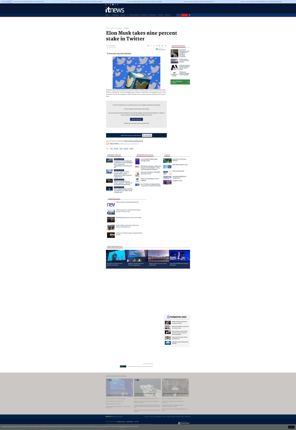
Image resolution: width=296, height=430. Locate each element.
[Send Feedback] (159, 46)
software (126, 148)
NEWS (106, 15)
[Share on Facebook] (154, 46)
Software (126, 28)
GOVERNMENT (115, 15)
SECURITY (123, 15)
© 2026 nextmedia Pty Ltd (117, 416)
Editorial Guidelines (158, 416)
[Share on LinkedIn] (156, 46)
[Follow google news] (160, 49)
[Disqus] (133, 290)
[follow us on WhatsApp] (115, 4)
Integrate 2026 (177, 181)
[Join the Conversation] (148, 46)
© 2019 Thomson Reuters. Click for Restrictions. (129, 143)
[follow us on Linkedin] (106, 4)
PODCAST (161, 15)
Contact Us (146, 416)
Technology (119, 28)
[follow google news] (112, 4)
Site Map (186, 416)
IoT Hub (137, 421)
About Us (151, 416)
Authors (164, 416)
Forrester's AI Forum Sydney (179, 160)
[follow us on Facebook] (110, 4)
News (112, 28)
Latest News (5, 1)
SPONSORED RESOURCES (145, 155)
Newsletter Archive (180, 416)
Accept (291, 427)
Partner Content (114, 155)
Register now (136, 119)
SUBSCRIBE (184, 15)
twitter (131, 148)
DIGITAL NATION (134, 15)
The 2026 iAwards (178, 171)
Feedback (169, 416)
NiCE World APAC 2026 (180, 165)
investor (116, 148)
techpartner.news (121, 421)
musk (121, 148)
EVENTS (167, 15)
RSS (189, 416)
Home (107, 28)
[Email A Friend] (162, 46)
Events (167, 155)
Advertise (173, 416)
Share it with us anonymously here (134, 141)
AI (127, 15)
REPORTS (143, 15)
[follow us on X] (108, 4)
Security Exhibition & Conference (179, 177)
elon (111, 148)
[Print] (165, 46)
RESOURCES (152, 15)
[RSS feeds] (118, 4)
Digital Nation (130, 421)
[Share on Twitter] (151, 46)
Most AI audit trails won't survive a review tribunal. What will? (140, 366)
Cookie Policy (123, 427)
